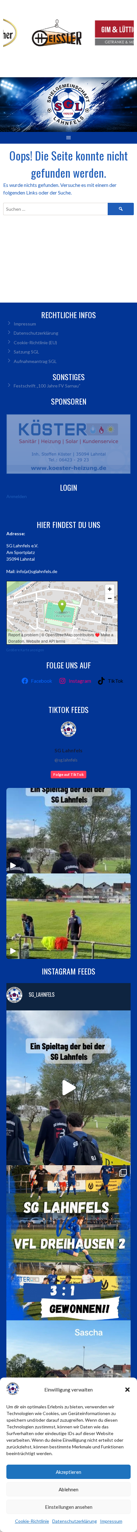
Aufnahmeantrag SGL (35, 361)
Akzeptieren (68, 1472)
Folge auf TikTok (68, 774)
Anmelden (16, 496)
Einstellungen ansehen (68, 1507)
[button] (127, 1389)
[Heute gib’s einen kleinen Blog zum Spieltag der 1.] (68, 1088)
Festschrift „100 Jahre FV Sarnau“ (47, 385)
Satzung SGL (26, 351)
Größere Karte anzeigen (25, 650)
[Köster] (68, 444)
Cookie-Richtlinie (32, 1521)
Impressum (111, 1521)
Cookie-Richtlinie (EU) (35, 342)
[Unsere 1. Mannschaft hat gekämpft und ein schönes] (68, 1242)
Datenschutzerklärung (74, 1521)
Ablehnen (68, 1489)
